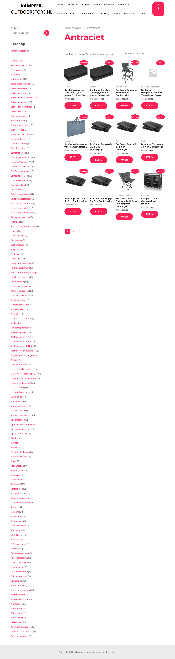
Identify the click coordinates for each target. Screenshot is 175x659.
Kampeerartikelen (91, 4)
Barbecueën (123, 4)
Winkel (60, 4)
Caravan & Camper (66, 13)
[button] (158, 9)
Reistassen (129, 13)
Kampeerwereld (18, 50)
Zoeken (14, 28)
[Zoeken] (46, 33)
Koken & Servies (87, 13)
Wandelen (73, 4)
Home (67, 27)
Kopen (73, 105)
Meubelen (109, 4)
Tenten (141, 13)
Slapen (116, 13)
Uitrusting (104, 13)
